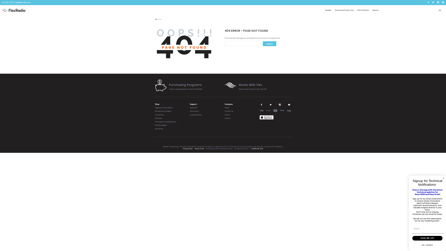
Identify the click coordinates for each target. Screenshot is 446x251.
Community (194, 111)
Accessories (159, 115)
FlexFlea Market (161, 125)
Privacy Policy (188, 149)
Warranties (159, 129)
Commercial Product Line (344, 10)
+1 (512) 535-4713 (257, 149)
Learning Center (196, 115)
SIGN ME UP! (427, 238)
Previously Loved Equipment (165, 122)
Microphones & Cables (163, 111)
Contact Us (229, 111)
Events (227, 115)
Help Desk (193, 108)
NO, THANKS (427, 245)
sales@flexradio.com (22, 2)
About (227, 108)
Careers (228, 118)
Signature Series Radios (164, 108)
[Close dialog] (443, 178)
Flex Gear (158, 118)
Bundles (328, 10)
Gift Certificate (363, 10)
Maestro (375, 10)
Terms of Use (199, 149)
